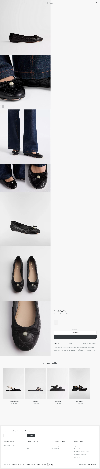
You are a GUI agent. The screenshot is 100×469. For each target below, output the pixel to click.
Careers (52, 451)
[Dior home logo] (50, 3)
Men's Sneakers (47, 421)
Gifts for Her (22, 421)
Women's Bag (38, 421)
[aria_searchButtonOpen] (96, 3)
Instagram (14, 464)
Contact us (75, 336)
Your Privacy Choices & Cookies (81, 451)
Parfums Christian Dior (9, 448)
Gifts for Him (30, 421)
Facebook (22, 464)
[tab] (56, 343)
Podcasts (44, 464)
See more (56, 353)
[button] (25, 27)
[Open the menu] (4, 3)
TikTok (9, 464)
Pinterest (28, 464)
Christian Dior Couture (9, 445)
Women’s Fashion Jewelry (59, 421)
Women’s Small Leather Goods (74, 421)
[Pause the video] (3, 106)
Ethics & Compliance (55, 448)
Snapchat (33, 464)
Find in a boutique (75, 332)
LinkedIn (38, 464)
